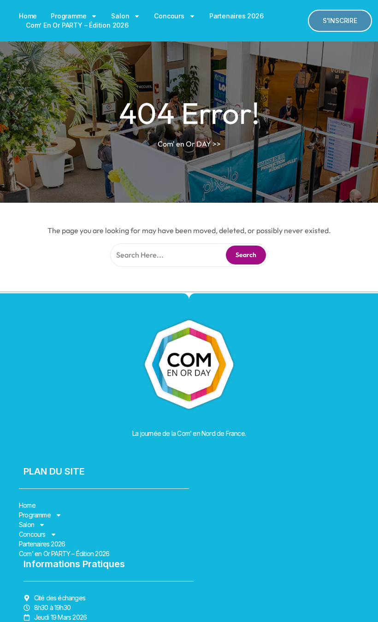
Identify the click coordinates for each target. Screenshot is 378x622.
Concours (169, 16)
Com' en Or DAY (184, 143)
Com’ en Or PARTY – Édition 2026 (77, 25)
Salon (120, 16)
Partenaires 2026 (236, 16)
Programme (68, 16)
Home (28, 16)
